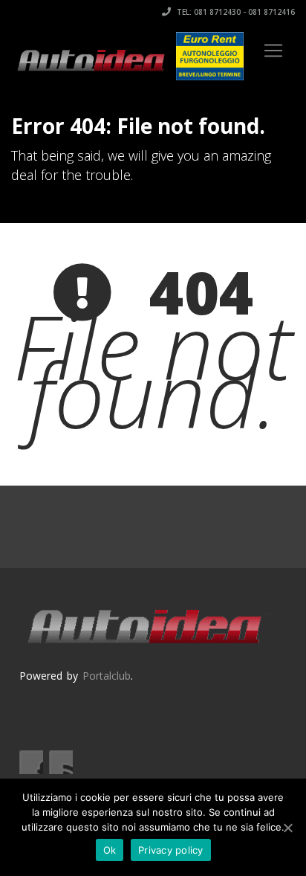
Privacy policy (171, 850)
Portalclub (106, 676)
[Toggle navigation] (273, 50)
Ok (110, 850)
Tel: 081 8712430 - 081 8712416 (235, 12)
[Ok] (287, 827)
